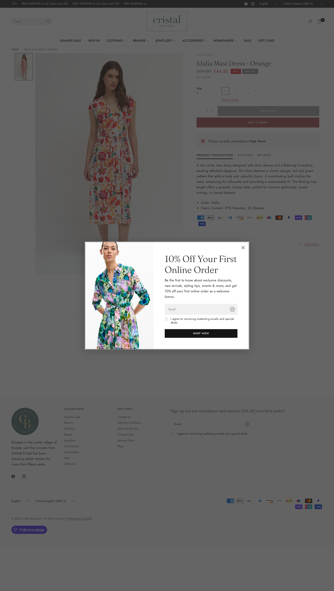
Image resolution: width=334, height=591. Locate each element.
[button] (201, 333)
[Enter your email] (232, 309)
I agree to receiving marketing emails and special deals (202, 321)
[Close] (243, 247)
